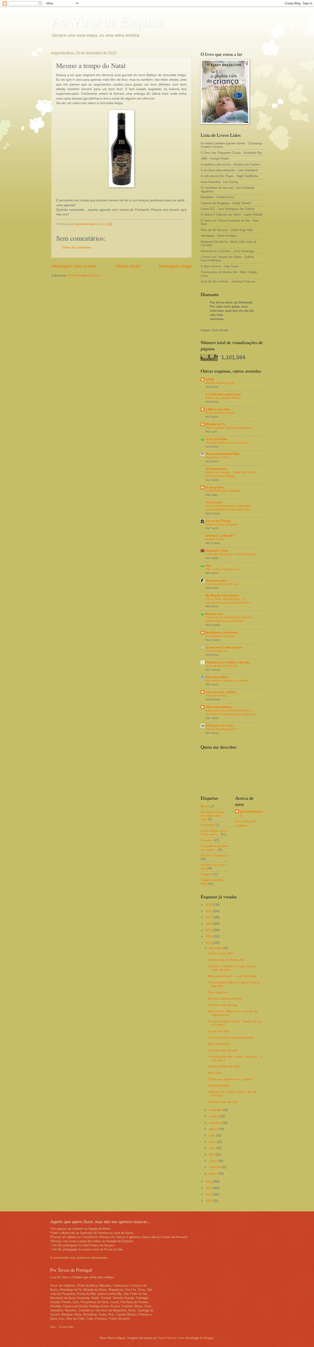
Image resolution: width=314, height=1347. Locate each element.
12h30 (210, 379)
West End (214, 1073)
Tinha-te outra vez (217, 651)
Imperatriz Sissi (217, 550)
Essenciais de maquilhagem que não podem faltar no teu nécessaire (229, 619)
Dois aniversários (219, 1044)
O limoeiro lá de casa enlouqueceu (231, 1037)
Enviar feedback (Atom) (84, 275)
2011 (209, 1188)
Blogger (209, 1338)
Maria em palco (216, 580)
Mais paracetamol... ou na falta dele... (233, 976)
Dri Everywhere (216, 469)
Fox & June (214, 502)
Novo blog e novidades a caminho (227, 680)
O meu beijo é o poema (220, 636)
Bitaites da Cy (215, 424)
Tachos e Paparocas (214, 855)
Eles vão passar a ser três (222, 584)
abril (212, 1154)
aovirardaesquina (251, 813)
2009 (209, 1200)
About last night (218, 1031)
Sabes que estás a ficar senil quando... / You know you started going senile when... (232, 712)
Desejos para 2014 (220, 953)
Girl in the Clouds (218, 521)
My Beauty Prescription (222, 595)
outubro (214, 1116)
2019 (209, 904)
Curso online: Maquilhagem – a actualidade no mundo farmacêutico (228, 600)
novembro (216, 1110)
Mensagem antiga (175, 266)
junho (213, 1142)
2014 (209, 936)
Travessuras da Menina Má (226, 960)
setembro (215, 1122)
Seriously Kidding (218, 707)
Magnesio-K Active (217, 457)
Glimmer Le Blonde (219, 535)
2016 (209, 923)
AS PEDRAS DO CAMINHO (223, 491)
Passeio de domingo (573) (222, 729)
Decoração (208, 825)
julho (212, 1135)
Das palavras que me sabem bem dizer (212, 815)
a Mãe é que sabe (218, 409)
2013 (209, 943)
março (213, 1161)
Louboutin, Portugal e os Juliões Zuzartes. (232, 554)
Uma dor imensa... (217, 695)
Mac (208, 565)
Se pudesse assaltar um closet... (214, 847)
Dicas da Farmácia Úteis (223, 454)
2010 (209, 1194)
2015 (209, 930)
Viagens (206, 874)
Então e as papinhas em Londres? (231, 1079)
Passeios (207, 840)
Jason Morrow (167, 1338)
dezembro (216, 948)
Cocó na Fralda (216, 439)
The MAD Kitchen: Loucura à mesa (227, 442)
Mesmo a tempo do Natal (225, 998)
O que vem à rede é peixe (224, 647)
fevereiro (215, 1167)
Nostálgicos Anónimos (222, 632)
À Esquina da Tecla (219, 725)
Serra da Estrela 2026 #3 (221, 666)
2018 (209, 911)
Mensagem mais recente (74, 266)
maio (212, 1148)
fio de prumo (215, 487)
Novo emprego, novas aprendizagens (229, 427)
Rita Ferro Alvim (217, 677)
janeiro (214, 1173)
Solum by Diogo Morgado (221, 524)
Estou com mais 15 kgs (220, 412)
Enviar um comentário (76, 247)
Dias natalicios (218, 992)
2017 (209, 917)
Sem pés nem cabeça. (221, 692)
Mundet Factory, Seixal (220, 383)
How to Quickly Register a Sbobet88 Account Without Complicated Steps (228, 507)
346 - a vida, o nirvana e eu (223, 569)
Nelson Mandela (218, 1085)
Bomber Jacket (215, 539)
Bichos (205, 806)
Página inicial (127, 266)
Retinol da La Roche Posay (223, 398)
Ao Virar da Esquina (107, 21)
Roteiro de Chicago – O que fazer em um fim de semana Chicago (231, 474)
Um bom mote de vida (222, 1005)
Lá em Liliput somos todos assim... (214, 832)
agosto (214, 1129)
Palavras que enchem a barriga (228, 662)
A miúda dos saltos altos (223, 394)
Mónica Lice (214, 614)
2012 (209, 1181)
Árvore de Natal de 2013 (224, 1066)
